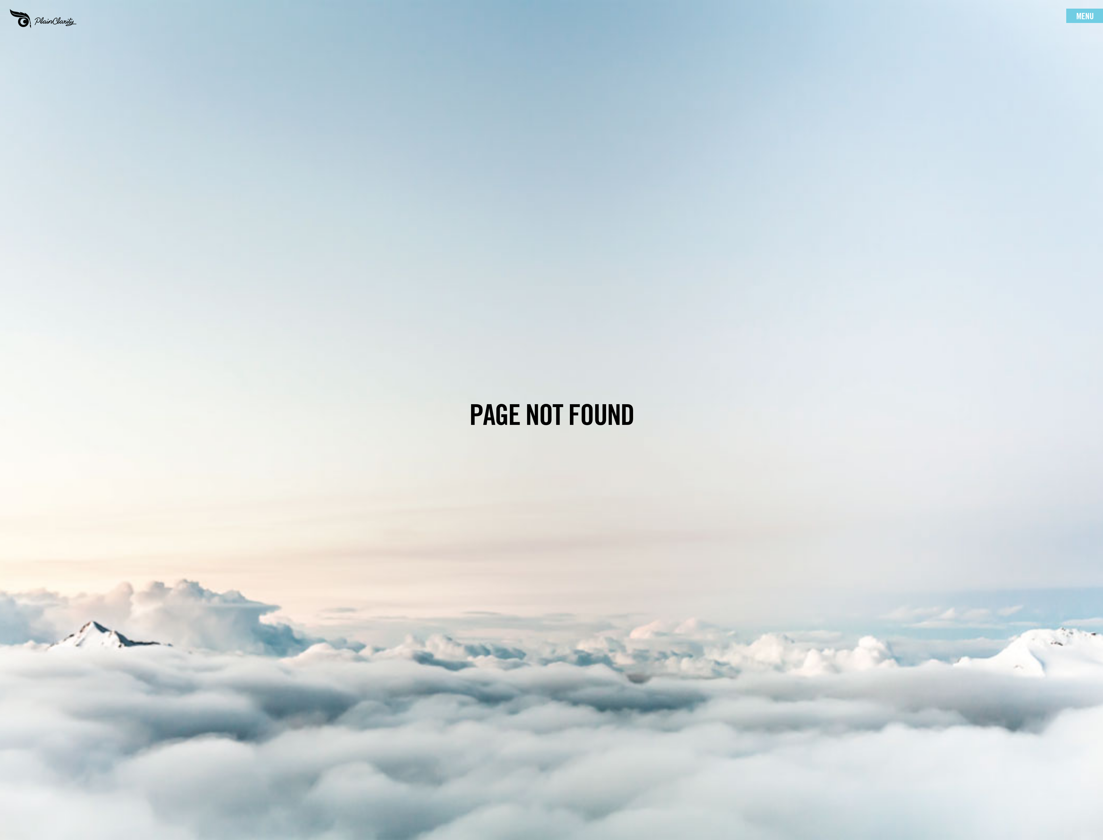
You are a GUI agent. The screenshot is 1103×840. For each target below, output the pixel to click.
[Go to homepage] (43, 19)
